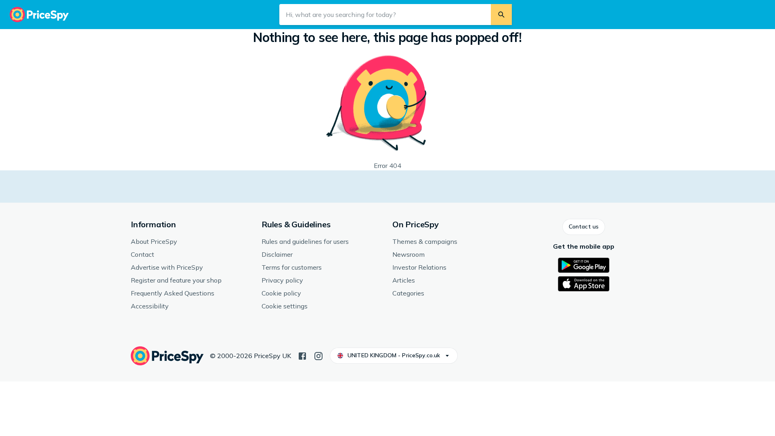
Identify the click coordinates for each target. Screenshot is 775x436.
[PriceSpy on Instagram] (318, 355)
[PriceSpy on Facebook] (302, 355)
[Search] (501, 14)
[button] (583, 227)
